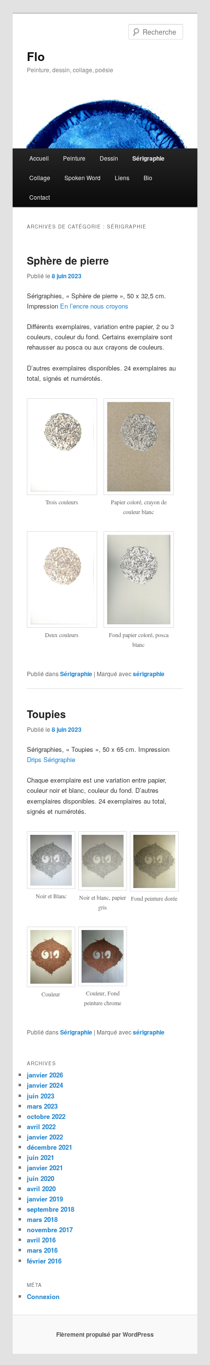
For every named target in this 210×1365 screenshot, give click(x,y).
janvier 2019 (45, 1198)
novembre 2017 (50, 1229)
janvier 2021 (45, 1167)
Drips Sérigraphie (51, 759)
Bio (148, 177)
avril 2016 (41, 1239)
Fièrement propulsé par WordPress (105, 1334)
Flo (36, 56)
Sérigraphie (148, 158)
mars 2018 (42, 1219)
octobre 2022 (46, 1116)
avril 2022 (41, 1126)
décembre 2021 (49, 1147)
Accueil (39, 158)
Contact (39, 197)
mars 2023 (42, 1106)
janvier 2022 (45, 1136)
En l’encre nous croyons (94, 305)
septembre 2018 (50, 1209)
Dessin (109, 158)
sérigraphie (149, 673)
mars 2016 (42, 1250)
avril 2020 (41, 1188)
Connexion (43, 1296)
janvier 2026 (45, 1074)
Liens (122, 177)
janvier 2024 (45, 1085)
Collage (39, 177)
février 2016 (44, 1260)
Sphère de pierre (68, 260)
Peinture (74, 158)
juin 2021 (40, 1157)
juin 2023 (40, 1095)
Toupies (46, 713)
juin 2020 (40, 1178)
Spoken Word (82, 177)
